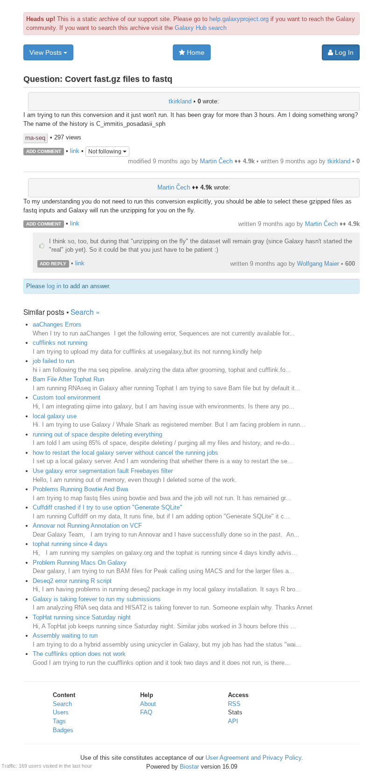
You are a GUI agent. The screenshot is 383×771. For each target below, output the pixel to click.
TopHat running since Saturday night (82, 617)
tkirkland (180, 101)
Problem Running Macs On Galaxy (80, 562)
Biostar (189, 766)
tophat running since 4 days (70, 543)
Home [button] (195, 52)
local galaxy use (55, 416)
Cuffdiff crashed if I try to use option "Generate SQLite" (107, 507)
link (74, 150)
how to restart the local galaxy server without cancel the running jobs (125, 452)
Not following (105, 151)
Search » (85, 311)
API (233, 721)
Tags (59, 721)
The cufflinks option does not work (79, 653)
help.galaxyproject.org (239, 18)
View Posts (46, 52)
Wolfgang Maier (318, 263)
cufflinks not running (60, 342)
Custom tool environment (66, 397)
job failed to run (53, 360)
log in (54, 286)
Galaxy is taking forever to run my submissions (97, 599)
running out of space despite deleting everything (97, 434)
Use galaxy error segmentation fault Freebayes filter (103, 470)
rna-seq (35, 137)
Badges (63, 730)
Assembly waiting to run (65, 635)
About (148, 703)
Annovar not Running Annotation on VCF (87, 525)
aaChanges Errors (57, 324)
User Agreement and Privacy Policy (253, 757)
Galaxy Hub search (201, 27)
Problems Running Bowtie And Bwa (80, 489)
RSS (234, 703)
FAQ (146, 712)
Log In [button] (343, 52)
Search (62, 703)
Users (61, 712)
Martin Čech (216, 161)
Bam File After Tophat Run (68, 379)
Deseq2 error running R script (72, 580)
